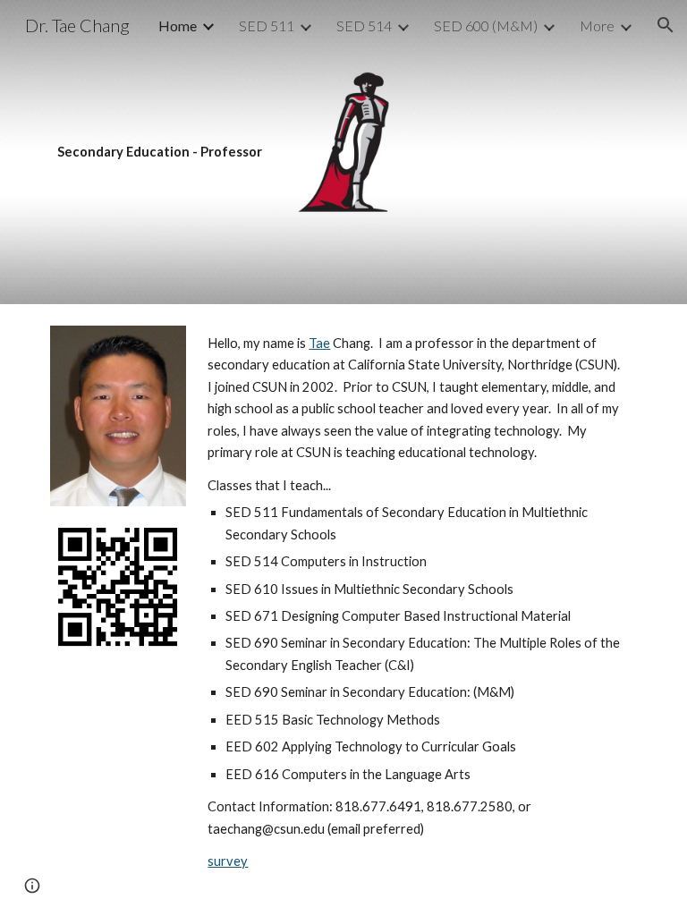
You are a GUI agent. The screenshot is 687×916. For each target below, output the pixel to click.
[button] (665, 25)
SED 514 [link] (364, 25)
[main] (343, 152)
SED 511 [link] (266, 25)
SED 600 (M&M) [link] (486, 25)
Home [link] (177, 25)
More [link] (597, 25)
